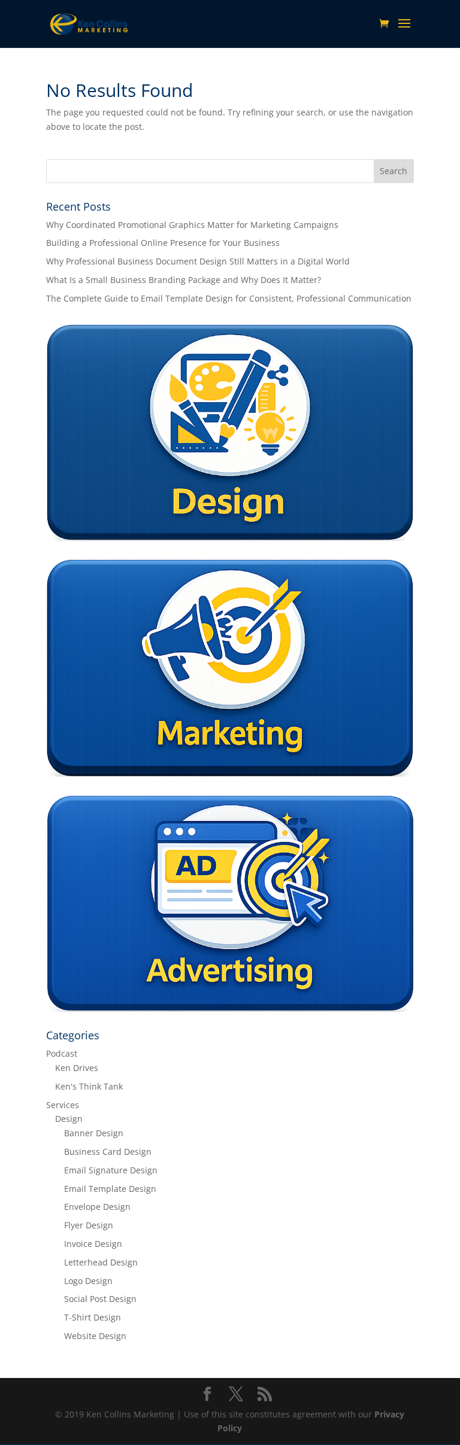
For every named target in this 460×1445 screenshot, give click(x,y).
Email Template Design (110, 1188)
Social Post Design (100, 1298)
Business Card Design (108, 1151)
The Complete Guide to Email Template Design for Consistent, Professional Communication (228, 298)
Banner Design (93, 1133)
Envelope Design (97, 1206)
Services (62, 1105)
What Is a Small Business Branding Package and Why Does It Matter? (183, 279)
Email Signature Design (111, 1170)
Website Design (95, 1335)
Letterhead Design (101, 1262)
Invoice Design (93, 1243)
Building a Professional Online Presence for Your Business (163, 242)
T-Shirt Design (92, 1317)
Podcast (61, 1053)
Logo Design (88, 1280)
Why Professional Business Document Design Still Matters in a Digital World (198, 261)
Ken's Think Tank (89, 1086)
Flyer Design (88, 1225)
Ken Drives (76, 1067)
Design (69, 1118)
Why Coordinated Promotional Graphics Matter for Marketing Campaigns (192, 224)
